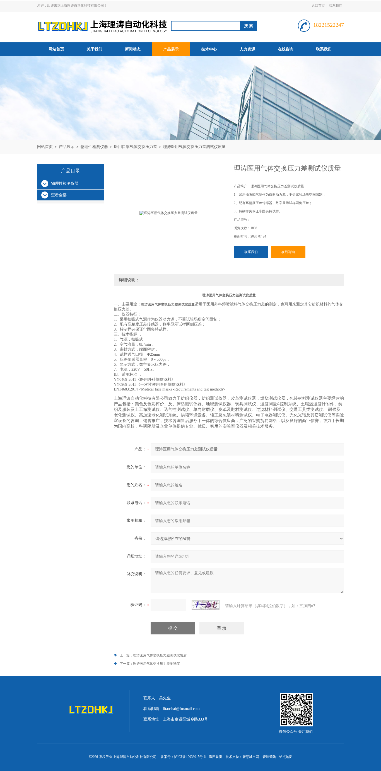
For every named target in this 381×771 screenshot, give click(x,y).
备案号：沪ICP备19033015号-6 (183, 757)
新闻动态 (133, 49)
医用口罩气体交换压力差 (135, 147)
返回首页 (318, 6)
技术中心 (209, 49)
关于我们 (94, 49)
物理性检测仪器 (94, 147)
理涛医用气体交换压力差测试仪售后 (160, 655)
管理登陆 (269, 757)
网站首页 (56, 49)
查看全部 (59, 195)
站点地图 (286, 757)
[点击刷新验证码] (206, 605)
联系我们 (335, 6)
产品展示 (171, 49)
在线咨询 (285, 49)
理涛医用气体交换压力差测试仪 (156, 664)
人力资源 (247, 49)
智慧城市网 (250, 757)
